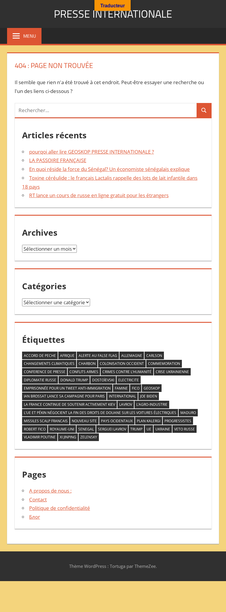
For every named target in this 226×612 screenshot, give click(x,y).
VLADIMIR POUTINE (40, 437)
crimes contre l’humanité (127, 371)
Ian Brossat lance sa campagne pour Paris (64, 396)
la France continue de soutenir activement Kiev (69, 404)
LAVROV (125, 404)
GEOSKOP (152, 388)
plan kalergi (148, 420)
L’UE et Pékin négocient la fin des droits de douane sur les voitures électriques (100, 412)
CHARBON (87, 363)
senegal (86, 429)
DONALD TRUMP (74, 379)
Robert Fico (35, 429)
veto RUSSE (184, 429)
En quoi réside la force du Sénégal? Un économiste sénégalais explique (109, 169)
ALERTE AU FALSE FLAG (98, 355)
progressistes (177, 420)
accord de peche (40, 355)
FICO (135, 388)
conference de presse (44, 371)
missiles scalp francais (46, 420)
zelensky (88, 437)
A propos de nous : (50, 490)
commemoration (164, 363)
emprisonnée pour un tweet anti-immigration (67, 388)
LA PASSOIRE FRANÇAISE (57, 160)
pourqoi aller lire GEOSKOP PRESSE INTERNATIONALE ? (91, 151)
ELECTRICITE (128, 379)
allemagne (131, 355)
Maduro (188, 412)
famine (121, 388)
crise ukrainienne (172, 371)
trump (136, 429)
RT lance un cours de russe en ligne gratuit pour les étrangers (99, 195)
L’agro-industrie (151, 404)
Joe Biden (148, 396)
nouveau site (84, 420)
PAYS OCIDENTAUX (117, 420)
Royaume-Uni (62, 429)
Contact (38, 499)
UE (149, 429)
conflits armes (83, 371)
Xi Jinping (68, 437)
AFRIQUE (67, 355)
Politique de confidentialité (59, 508)
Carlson (154, 355)
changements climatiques (49, 363)
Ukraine (162, 429)
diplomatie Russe (40, 379)
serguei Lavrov (112, 429)
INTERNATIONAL (122, 396)
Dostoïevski (103, 379)
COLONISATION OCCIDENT (122, 363)
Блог (34, 516)
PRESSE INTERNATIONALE (113, 14)
